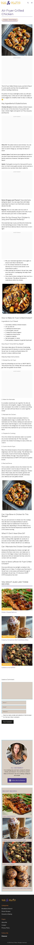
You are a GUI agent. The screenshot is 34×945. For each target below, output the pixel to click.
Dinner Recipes (7, 609)
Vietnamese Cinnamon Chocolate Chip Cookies (16, 888)
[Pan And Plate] (11, 3)
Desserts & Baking (7, 914)
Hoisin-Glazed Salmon (9, 612)
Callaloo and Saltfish (8, 667)
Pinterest (4, 936)
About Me (4, 922)
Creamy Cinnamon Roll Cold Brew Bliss (15, 640)
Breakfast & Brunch (7, 908)
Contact (4, 925)
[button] (28, 3)
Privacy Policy (6, 928)
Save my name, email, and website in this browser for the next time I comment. (17, 716)
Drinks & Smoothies (8, 636)
